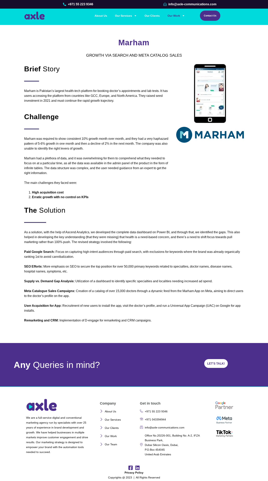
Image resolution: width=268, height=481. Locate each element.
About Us (101, 15)
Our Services (123, 15)
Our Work (174, 15)
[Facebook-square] (130, 467)
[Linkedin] (137, 467)
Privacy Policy (134, 472)
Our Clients (152, 15)
